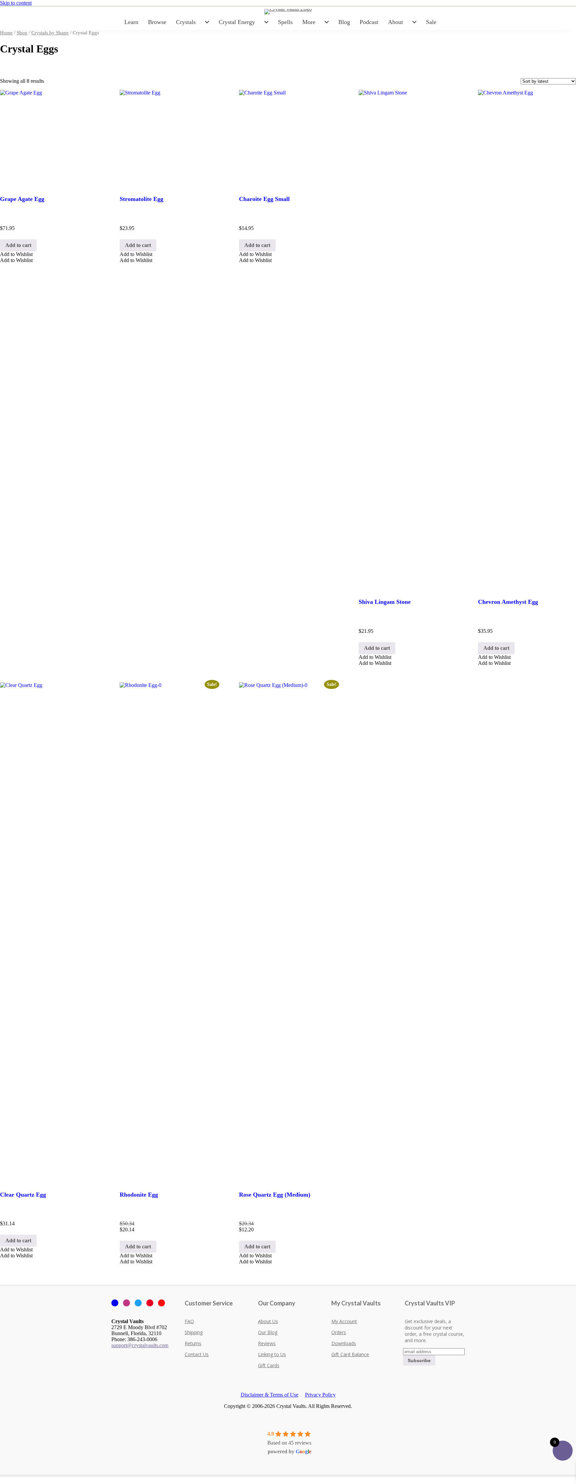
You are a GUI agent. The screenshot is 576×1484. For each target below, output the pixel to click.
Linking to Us (272, 1354)
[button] (16, 254)
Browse (157, 22)
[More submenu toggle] (326, 22)
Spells (285, 22)
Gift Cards (268, 1365)
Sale (431, 22)
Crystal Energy (237, 22)
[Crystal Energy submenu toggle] (266, 22)
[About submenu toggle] (414, 22)
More (308, 22)
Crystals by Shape (50, 32)
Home (6, 32)
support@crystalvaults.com (139, 1345)
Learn (131, 22)
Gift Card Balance (350, 1354)
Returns (193, 1343)
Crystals (186, 22)
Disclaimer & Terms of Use (269, 1395)
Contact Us (197, 1354)
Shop (22, 32)
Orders (338, 1332)
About (395, 22)
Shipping (194, 1332)
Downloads (343, 1343)
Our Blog (267, 1332)
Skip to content (16, 3)
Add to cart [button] (18, 245)
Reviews (267, 1343)
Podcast (369, 22)
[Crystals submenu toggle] (207, 22)
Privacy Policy (320, 1395)
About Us (268, 1321)
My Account (344, 1321)
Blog (344, 22)
